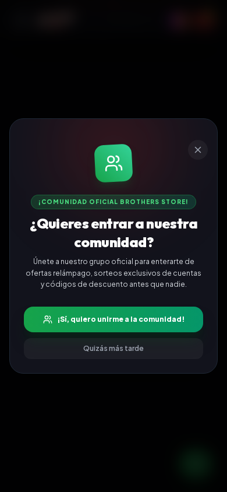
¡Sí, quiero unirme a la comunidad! (121, 319)
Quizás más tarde (113, 348)
